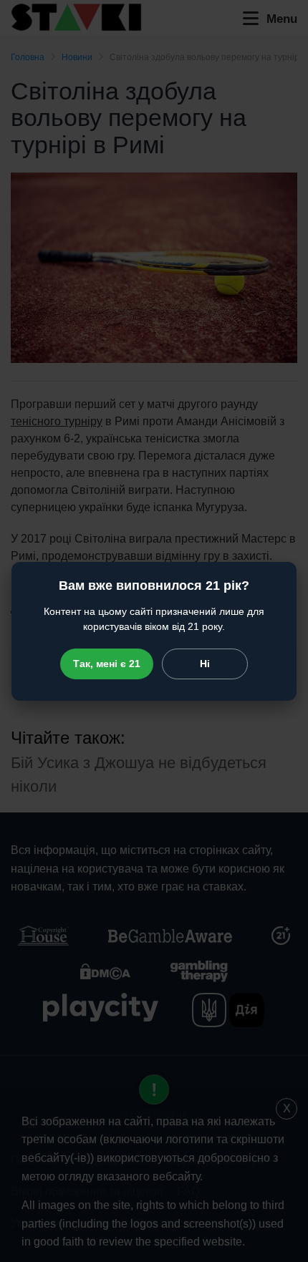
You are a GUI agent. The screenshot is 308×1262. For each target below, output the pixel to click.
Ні (205, 663)
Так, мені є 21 (106, 663)
